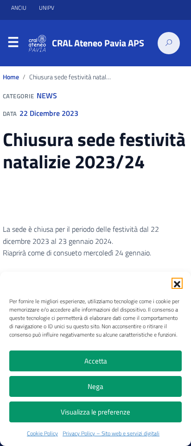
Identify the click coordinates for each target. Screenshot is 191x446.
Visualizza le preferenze (95, 412)
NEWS (47, 95)
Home (11, 77)
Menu (13, 43)
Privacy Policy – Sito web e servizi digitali (111, 433)
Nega (95, 386)
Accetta (95, 361)
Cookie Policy (42, 433)
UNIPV (46, 7)
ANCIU (19, 7)
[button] (177, 283)
